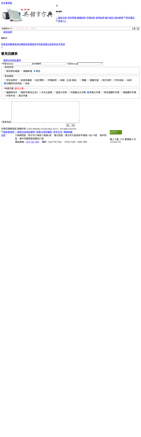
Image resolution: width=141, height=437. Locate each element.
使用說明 (100, 18)
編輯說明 (81, 18)
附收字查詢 (59, 44)
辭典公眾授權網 (44, 132)
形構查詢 (23, 44)
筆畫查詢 (14, 44)
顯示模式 (109, 18)
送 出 (70, 125)
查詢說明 (7, 32)
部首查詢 (5, 44)
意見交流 (57, 132)
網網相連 (68, 132)
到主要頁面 (6, 3)
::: (57, 18)
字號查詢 (40, 44)
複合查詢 (49, 44)
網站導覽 (118, 18)
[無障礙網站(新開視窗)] (116, 134)
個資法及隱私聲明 (12, 60)
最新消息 (62, 18)
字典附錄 (90, 18)
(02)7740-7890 (32, 142)
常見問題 (71, 18)
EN (64, 21)
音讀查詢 (32, 44)
